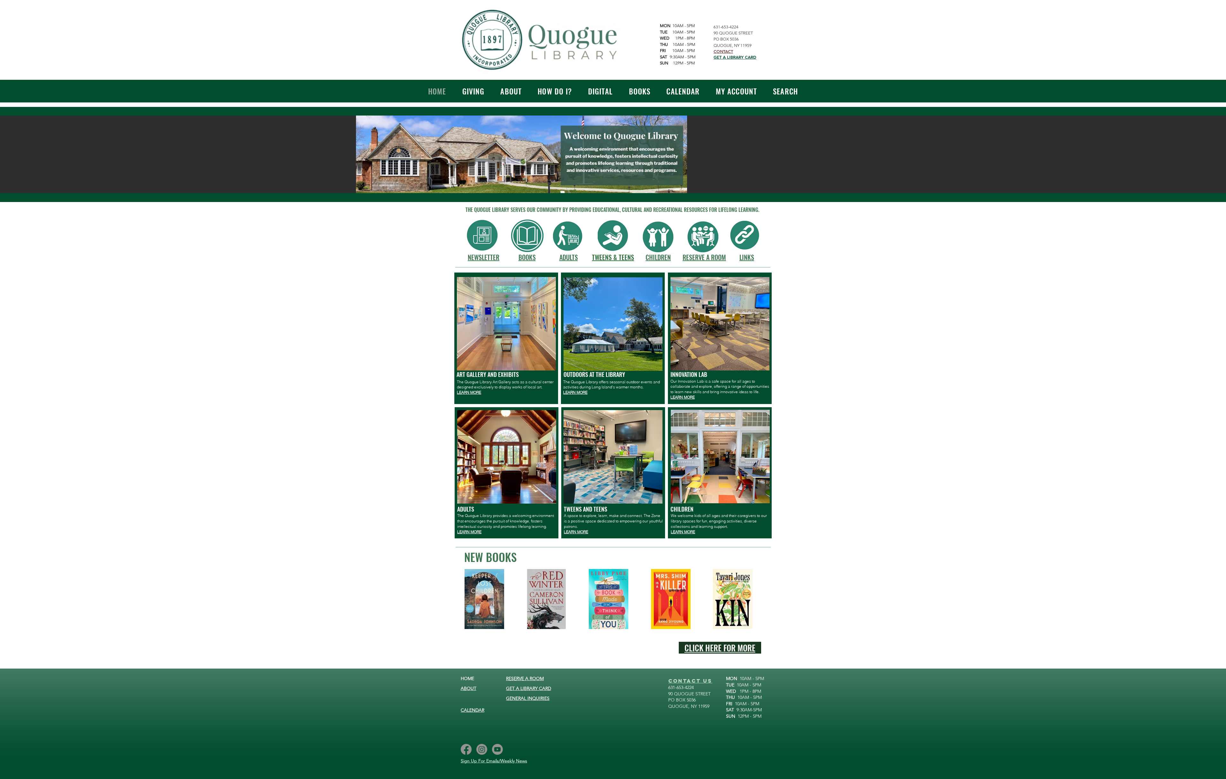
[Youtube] (497, 749)
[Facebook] (466, 749)
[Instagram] (481, 749)
